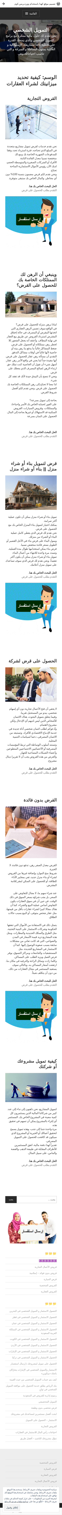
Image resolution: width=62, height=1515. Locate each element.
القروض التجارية (42, 98)
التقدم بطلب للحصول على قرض (39, 190)
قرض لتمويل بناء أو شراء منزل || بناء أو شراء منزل (33, 466)
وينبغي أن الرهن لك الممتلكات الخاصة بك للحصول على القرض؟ (37, 280)
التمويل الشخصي (31, 30)
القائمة (33, 13)
